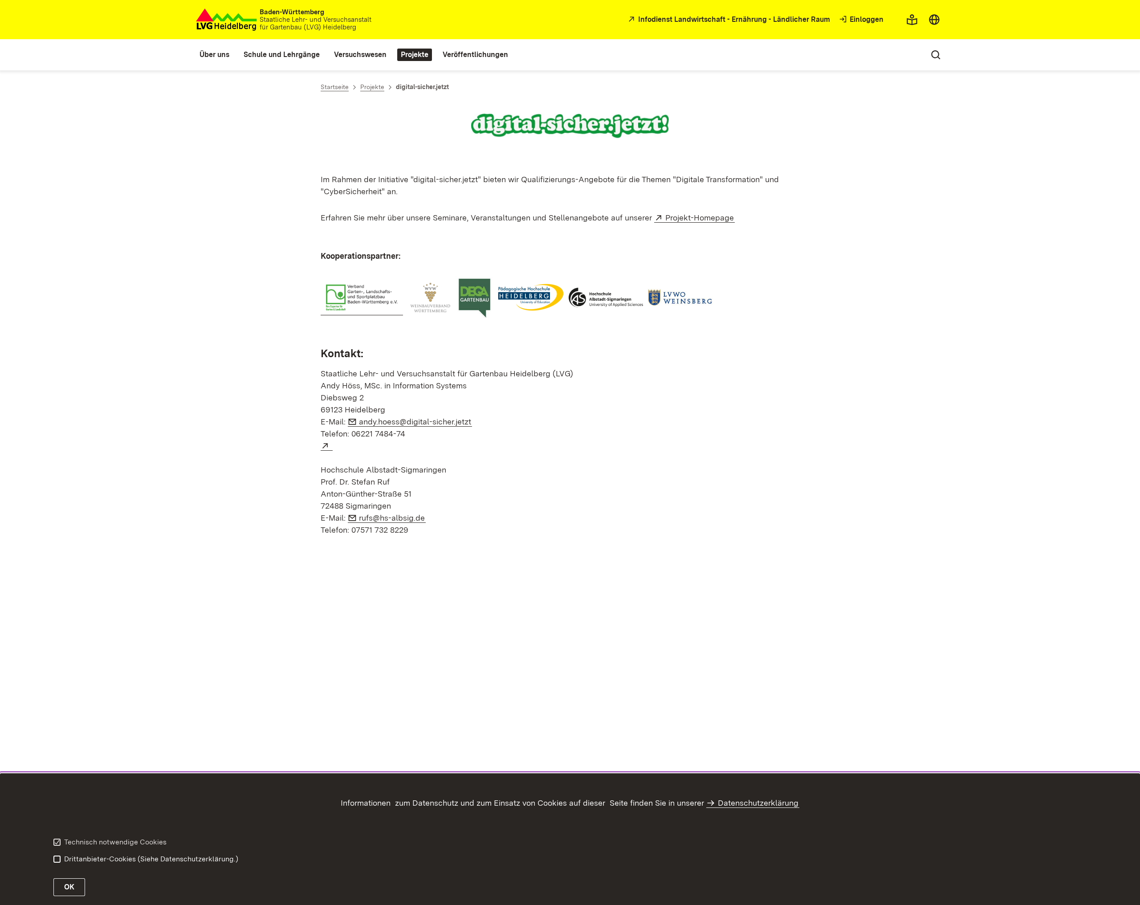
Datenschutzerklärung (758, 802)
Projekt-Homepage (700, 217)
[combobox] (934, 19)
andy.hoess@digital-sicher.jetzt (415, 421)
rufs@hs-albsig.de (392, 517)
